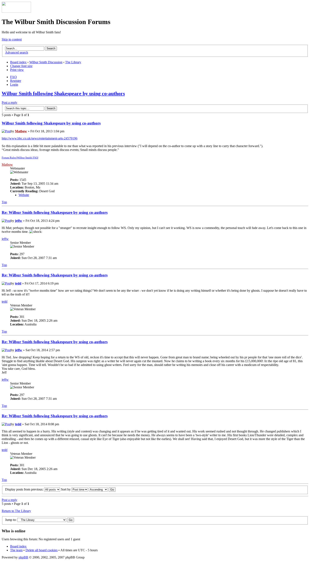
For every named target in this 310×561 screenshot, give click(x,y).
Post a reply (9, 102)
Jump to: (10, 520)
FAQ (13, 77)
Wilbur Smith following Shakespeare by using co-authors (63, 93)
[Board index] (16, 11)
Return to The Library (16, 511)
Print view (17, 70)
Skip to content (12, 39)
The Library (73, 62)
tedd (18, 283)
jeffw (18, 220)
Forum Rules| (9, 157)
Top (4, 202)
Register (15, 81)
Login (14, 84)
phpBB (23, 557)
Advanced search (16, 52)
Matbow (21, 131)
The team (16, 550)
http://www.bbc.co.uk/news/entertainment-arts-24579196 (39, 138)
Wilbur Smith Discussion (45, 62)
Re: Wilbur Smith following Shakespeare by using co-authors (55, 212)
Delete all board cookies (42, 550)
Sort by (66, 489)
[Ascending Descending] (102, 489)
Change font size (21, 66)
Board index (18, 62)
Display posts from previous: (24, 489)
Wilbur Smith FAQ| (27, 157)
